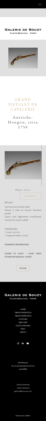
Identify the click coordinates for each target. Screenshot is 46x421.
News (23, 329)
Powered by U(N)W (23, 416)
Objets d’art (23, 322)
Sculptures (23, 319)
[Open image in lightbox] (23, 165)
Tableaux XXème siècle (23, 316)
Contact (23, 332)
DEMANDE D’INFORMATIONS (17, 245)
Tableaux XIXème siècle (23, 312)
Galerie (23, 309)
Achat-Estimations (23, 326)
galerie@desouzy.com (23, 391)
